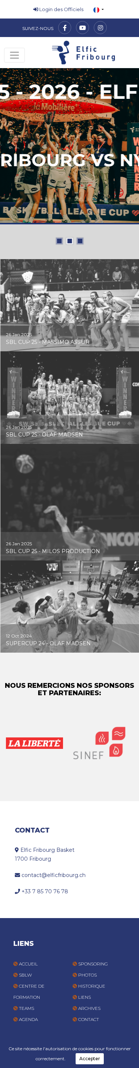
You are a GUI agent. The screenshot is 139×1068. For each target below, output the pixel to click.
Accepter (89, 1058)
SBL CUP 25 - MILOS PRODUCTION (53, 551)
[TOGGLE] (14, 55)
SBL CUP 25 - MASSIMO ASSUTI (48, 342)
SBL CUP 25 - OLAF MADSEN (44, 434)
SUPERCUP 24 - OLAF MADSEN (48, 643)
